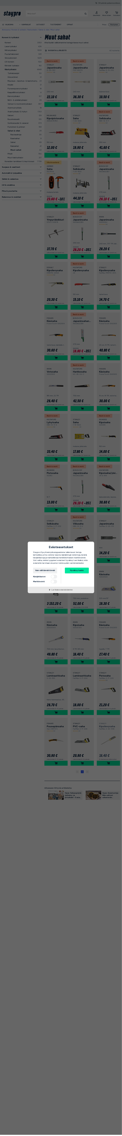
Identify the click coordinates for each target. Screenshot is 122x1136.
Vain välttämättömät (45, 570)
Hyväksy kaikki (77, 570)
